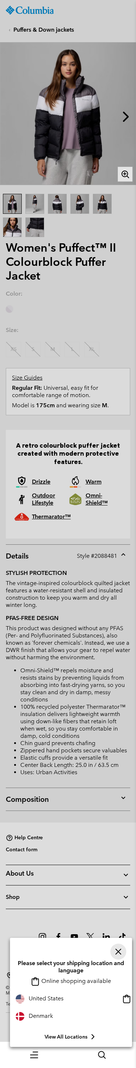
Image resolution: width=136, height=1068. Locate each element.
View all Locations (66, 1036)
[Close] (118, 952)
